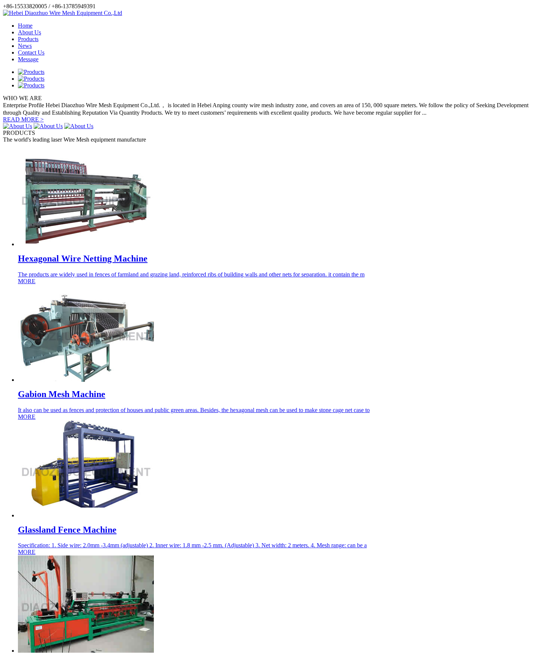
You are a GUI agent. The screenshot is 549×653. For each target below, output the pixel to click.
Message (28, 59)
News (25, 46)
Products (28, 39)
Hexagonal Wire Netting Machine (83, 258)
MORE (26, 281)
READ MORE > (23, 119)
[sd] (86, 244)
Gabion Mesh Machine (61, 394)
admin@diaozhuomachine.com (133, 6)
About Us (29, 32)
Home (25, 25)
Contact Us (31, 52)
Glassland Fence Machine (67, 530)
